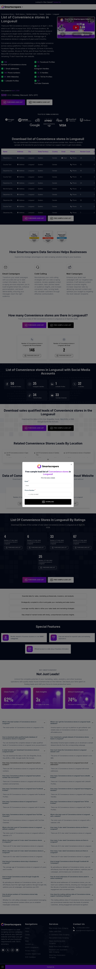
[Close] (71, 464)
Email (27, 481)
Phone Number (30, 490)
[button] (26, 494)
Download (50, 502)
